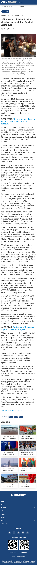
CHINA (13, 557)
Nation (11, 7)
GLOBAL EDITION (21, 557)
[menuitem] (21, 2)
